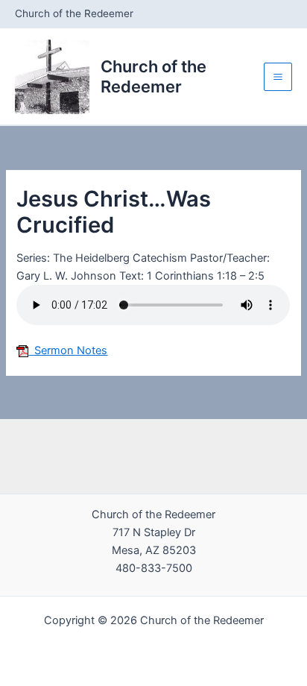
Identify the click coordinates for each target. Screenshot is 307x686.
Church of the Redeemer (153, 76)
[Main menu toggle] (278, 77)
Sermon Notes (67, 350)
